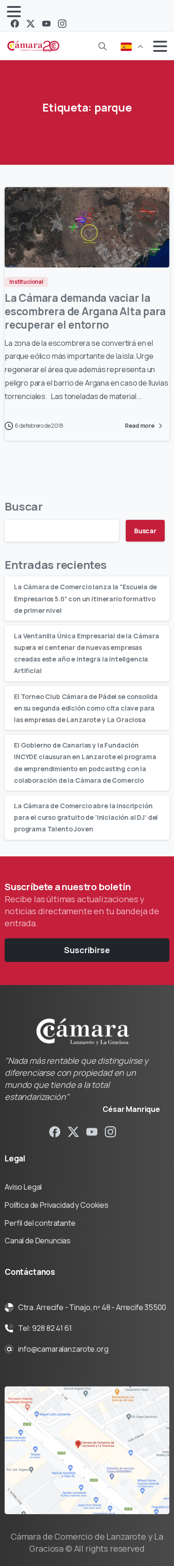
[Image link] (87, 1450)
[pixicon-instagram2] (110, 1131)
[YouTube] (46, 23)
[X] (30, 23)
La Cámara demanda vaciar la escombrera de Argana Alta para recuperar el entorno (85, 311)
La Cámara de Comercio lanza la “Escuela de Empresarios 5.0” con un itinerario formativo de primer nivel (85, 598)
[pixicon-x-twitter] (73, 1131)
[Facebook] (15, 23)
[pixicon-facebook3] (54, 1131)
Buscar (24, 506)
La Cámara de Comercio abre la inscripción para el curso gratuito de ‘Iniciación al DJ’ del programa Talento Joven (86, 817)
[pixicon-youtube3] (92, 1131)
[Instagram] (62, 23)
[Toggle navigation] (14, 11)
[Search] (102, 46)
